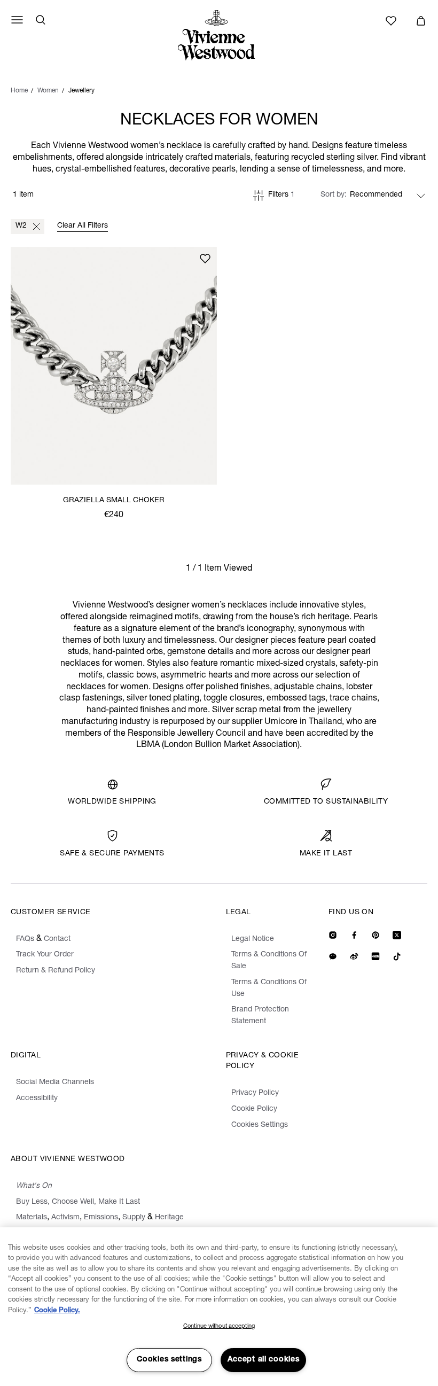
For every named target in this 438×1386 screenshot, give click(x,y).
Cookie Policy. (57, 1310)
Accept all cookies (264, 1360)
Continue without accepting (219, 1326)
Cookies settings (169, 1360)
